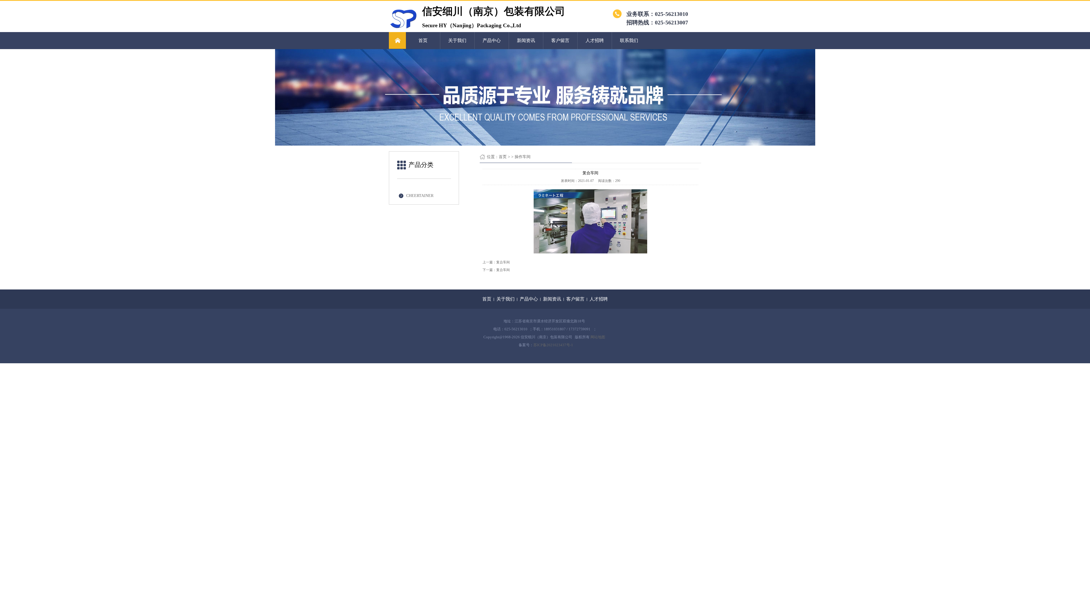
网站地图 (597, 337)
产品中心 (492, 40)
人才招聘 (595, 40)
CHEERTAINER (419, 196)
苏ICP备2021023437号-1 (553, 345)
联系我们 (629, 40)
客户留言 (560, 40)
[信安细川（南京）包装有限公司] (403, 28)
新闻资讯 (526, 40)
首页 (422, 40)
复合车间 (503, 262)
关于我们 (457, 40)
